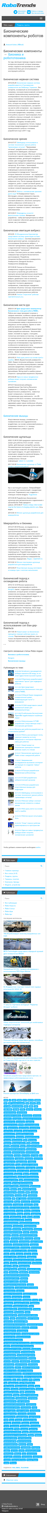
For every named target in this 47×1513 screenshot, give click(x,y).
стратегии (31, 1414)
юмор (6, 1463)
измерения (33, 1195)
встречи (17, 1155)
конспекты (17, 1229)
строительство (9, 1417)
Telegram (24, 1468)
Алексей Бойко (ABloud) (15, 44)
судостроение (34, 1417)
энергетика (37, 1457)
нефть (15, 1266)
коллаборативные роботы (14, 1220)
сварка (31, 1386)
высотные (25, 1155)
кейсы (6, 1217)
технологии (14, 1426)
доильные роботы (11, 1180)
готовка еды (30, 1168)
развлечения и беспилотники (22, 1346)
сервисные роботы (11, 1392)
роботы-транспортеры (33, 1377)
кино (24, 1217)
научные (13, 1263)
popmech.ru (38, 559)
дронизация (24, 1186)
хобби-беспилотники (12, 1447)
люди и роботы (36, 1241)
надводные (31, 1257)
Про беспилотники (37, 13)
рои (14, 1380)
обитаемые (13, 1272)
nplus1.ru (22, 461)
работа (6, 1346)
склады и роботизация (29, 1395)
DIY (5, 1103)
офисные (20, 1291)
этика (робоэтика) (18, 1460)
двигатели (34, 1174)
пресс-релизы (33, 1318)
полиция (37, 1309)
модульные (32, 1251)
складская (8, 1395)
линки (6, 1241)
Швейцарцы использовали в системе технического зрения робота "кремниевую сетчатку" (23, 144)
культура (34, 1232)
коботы (36, 1217)
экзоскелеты (31, 1454)
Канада (20, 1214)
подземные (34, 1303)
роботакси (35, 1361)
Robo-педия (8, 25)
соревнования (21, 1398)
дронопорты (35, 1186)
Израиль (7, 1198)
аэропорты (8, 1131)
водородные (31, 1149)
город (18, 1165)
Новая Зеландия (10, 1269)
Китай (30, 1217)
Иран (6, 1208)
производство (22, 1331)
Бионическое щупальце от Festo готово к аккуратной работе (24, 465)
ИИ (13, 1198)
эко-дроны (8, 1457)
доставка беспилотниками (22, 1183)
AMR (14, 1100)
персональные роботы (12, 1300)
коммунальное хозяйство (29, 1223)
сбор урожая (9, 1386)
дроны (6, 1189)
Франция (22, 1444)
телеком (19, 1420)
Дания (26, 1174)
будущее (7, 1143)
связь (37, 1386)
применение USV (20, 1321)
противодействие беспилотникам (16, 1343)
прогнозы (25, 1328)
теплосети (16, 1423)
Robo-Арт (8, 914)
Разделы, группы (23, 25)
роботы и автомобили (30, 1368)
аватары (29, 1109)
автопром (37, 1115)
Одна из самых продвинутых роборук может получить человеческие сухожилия (23, 379)
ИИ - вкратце (21, 1198)
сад (5, 1383)
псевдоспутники (37, 1343)
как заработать (9, 1214)
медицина (34, 1245)
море (12, 1254)
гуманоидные (35, 1171)
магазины (7, 1245)
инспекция (35, 1202)
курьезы (7, 1235)
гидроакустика (9, 1162)
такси (12, 1420)
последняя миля (10, 1315)
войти (38, 847)
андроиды (30, 1122)
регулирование (10, 1355)
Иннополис (25, 1202)
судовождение (22, 1417)
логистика (14, 1241)
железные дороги (29, 1189)
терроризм (34, 1423)
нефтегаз (7, 1266)
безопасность (9, 1134)
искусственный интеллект (19, 1208)
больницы (32, 1140)
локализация (24, 1241)
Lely (38, 1103)
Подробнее (33, 494)
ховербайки (25, 1447)
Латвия (6, 1238)
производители (10, 1331)
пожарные (8, 1306)
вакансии (35, 1143)
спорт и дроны (9, 1411)
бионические (17, 1140)
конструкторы (27, 1229)
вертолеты (15, 1146)
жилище (21, 1192)
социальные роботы (11, 1407)
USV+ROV (8, 1109)
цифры (6, 1450)
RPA (31, 1106)
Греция (39, 1168)
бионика (7, 1140)
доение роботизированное (28, 1177)
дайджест (18, 1174)
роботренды (8, 1368)
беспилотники (9, 1137)
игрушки (18, 1195)
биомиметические (32, 1137)
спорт (34, 1407)
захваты (34, 1192)
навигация (22, 1257)
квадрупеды (35, 1214)
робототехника (21, 1364)
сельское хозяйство (27, 1389)
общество (23, 1281)
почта (6, 1318)
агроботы (7, 1119)
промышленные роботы (13, 1340)
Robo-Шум (9, 911)
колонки (28, 1220)
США (6, 1420)
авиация (38, 1109)
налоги (38, 1260)
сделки (6, 1389)
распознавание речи (12, 1352)
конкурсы (7, 1229)
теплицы (7, 1423)
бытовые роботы (19, 1143)
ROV (26, 1106)
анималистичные (10, 1125)
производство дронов (12, 1334)
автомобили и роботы (12, 1115)
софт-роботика (23, 1401)
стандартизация (10, 1414)
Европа (13, 1189)
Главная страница (12, 870)
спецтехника (25, 1407)
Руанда (36, 1380)
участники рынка (24, 1438)
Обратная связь (12, 1480)
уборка (30, 1435)
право (12, 1318)
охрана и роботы (30, 1294)
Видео (29, 559)
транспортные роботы (12, 1432)
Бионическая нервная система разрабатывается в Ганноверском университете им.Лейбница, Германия (24, 85)
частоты (14, 1450)
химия (29, 1444)
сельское (14, 1389)
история (20, 1211)
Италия (27, 1211)
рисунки (7, 1361)
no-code (7, 1106)
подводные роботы (21, 1303)
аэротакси (18, 1131)
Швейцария (8, 1454)
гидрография (21, 1162)
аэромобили (34, 1128)
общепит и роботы (11, 1281)
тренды (25, 1432)
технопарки (25, 1426)
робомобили (25, 1361)
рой (18, 1380)
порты (27, 1312)
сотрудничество (10, 1401)
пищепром (27, 1300)
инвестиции (8, 1202)
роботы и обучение (25, 1371)
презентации (21, 1318)
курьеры (15, 1235)
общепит (24, 1278)
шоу (23, 1454)
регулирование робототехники (15, 1358)
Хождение (35, 1447)
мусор (35, 1254)
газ (41, 1155)
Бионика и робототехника (15, 56)
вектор (6, 1146)
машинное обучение (21, 1245)
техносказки (35, 1426)
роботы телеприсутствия (13, 1377)
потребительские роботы (27, 1315)
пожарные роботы (20, 1306)
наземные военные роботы (24, 1260)
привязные (8, 1321)
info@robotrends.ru (11, 1506)
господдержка (9, 1168)
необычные (37, 1263)
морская (19, 1254)
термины (25, 1423)
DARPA (37, 1100)
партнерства (17, 1297)
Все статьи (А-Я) (11, 873)
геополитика (8, 1159)
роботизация (9, 1364)
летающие (29, 1238)
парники (7, 1297)
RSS (13, 1468)
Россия (24, 1380)
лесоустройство (17, 1238)
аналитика (20, 1122)
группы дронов (23, 1171)
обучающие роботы (11, 1278)
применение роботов (12, 1328)
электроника (26, 1457)
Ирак (36, 1205)
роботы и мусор (10, 1371)
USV (35, 1106)
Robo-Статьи (10, 908)
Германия (28, 1159)
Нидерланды (24, 1266)
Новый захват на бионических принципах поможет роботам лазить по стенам (23, 633)
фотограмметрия (10, 1444)
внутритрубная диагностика (14, 1149)
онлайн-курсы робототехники (26, 1288)
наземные (8, 1260)
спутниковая (34, 1411)
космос (26, 1232)
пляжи (35, 1300)
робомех (15, 1361)
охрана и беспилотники (13, 1294)
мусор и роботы (10, 1257)
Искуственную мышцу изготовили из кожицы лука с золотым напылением (25, 569)
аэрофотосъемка (30, 1131)
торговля (24, 1429)
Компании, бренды (12, 882)
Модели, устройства (12, 885)
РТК (30, 1380)
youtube (30, 461)
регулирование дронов (25, 1355)
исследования (9, 1211)
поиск (31, 1306)
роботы (18, 1368)
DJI (27, 1103)
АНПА (21, 1125)
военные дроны (18, 1152)
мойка (6, 1254)
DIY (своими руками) (16, 1103)
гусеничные (8, 1174)
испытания (35, 1208)
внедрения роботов (34, 1146)
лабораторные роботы (28, 1235)
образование (34, 1272)
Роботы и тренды (37, 11)
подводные (8, 1303)
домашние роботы (31, 1180)
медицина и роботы (11, 1248)
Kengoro (11, 589)
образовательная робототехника (16, 1275)
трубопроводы (35, 1432)
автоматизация (10, 1112)
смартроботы (9, 1398)
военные (7, 1152)
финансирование (24, 1441)
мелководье (25, 1248)
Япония (13, 1463)
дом (20, 1180)
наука (6, 1263)
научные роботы (24, 1263)
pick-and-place (17, 1106)
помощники (8, 1312)
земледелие (8, 1195)
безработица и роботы (24, 1134)
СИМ (22, 1392)
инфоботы (28, 1205)
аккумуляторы (9, 1122)
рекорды (32, 1358)
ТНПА (17, 1429)
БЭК (28, 1143)
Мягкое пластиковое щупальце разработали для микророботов (24, 563)
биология (19, 1137)
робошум (7, 1380)
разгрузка (26, 1349)
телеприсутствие (30, 1420)
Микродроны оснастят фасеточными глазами (20, 214)
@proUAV (21, 13)
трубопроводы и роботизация (15, 1435)
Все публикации (11, 903)
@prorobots (22, 11)
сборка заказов (21, 1386)
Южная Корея (32, 1460)
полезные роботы (25, 1309)
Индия (17, 1202)
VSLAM (16, 1109)
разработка (36, 1349)
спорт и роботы (22, 1411)
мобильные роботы (19, 1251)
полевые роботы (10, 1309)
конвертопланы (30, 1226)
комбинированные (11, 1223)
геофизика (19, 1159)
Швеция (18, 1454)
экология (17, 1457)
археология (13, 1128)
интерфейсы (18, 1205)
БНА (25, 1140)
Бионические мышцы (16, 415)
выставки (34, 1155)
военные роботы (32, 1152)
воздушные (8, 1155)
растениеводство (27, 1352)
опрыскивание (9, 1291)
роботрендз (33, 1364)
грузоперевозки (10, 1171)
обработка (23, 1272)
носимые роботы (33, 1269)
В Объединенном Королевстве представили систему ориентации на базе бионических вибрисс (24, 236)
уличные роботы (10, 1438)
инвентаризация (34, 1198)
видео (23, 1146)
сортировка (32, 1398)
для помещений (10, 1177)
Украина (38, 1435)
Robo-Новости (10, 905)
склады (16, 1395)
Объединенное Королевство (15, 1285)
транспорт (33, 1429)
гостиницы (20, 1168)
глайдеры (31, 1162)
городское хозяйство (29, 1165)
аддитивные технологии (32, 1119)
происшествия (9, 1337)
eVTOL (32, 1103)
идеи (25, 1195)
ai (9, 1100)
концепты (37, 1229)
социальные (31, 1404)
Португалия (19, 1312)
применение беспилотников (14, 1324)
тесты (6, 1426)
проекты (34, 1328)
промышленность (23, 1337)
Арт (5, 1128)
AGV (5, 1100)
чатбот (21, 1450)
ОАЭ (6, 1272)
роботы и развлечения (12, 1374)
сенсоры (39, 1389)
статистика (22, 1414)
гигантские (38, 1159)
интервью (7, 1205)
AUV (24, 1100)
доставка (7, 1183)
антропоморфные (31, 1125)
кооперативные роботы (13, 1232)
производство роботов (30, 1334)
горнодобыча (9, 1165)
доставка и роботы (11, 1186)
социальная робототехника (14, 1404)
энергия (7, 1460)
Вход (43, 1504)
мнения (7, 1251)
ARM (19, 1100)
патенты (26, 1297)
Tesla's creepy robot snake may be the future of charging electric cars (25, 506)
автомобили (21, 1112)
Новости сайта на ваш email (12, 1508)
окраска (30, 1285)
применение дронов (34, 1324)
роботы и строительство (32, 1374)
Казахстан (35, 1211)
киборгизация (15, 1217)
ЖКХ (27, 1192)
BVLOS (30, 1100)
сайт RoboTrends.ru (27, 1383)
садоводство (13, 1383)
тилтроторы (8, 1429)
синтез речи (30, 1392)
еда (19, 1189)
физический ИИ (10, 1441)
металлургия (36, 1248)
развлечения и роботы (12, 1349)
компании (8, 1226)
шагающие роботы (33, 1450)
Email (18, 1468)
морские (27, 1254)
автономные (27, 1115)
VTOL (23, 1109)
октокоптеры (9, 1288)
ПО (40, 1300)
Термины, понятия (12, 879)
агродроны (17, 1119)
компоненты (17, 1226)
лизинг (37, 1238)
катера (26, 1214)
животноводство (10, 1192)
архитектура (23, 1128)
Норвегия (22, 1269)
